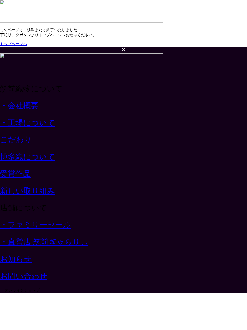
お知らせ (16, 259)
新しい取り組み (27, 191)
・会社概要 (19, 105)
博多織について (27, 156)
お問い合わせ (23, 276)
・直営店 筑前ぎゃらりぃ (44, 241)
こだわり (16, 139)
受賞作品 (15, 173)
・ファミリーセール (35, 225)
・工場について (27, 122)
